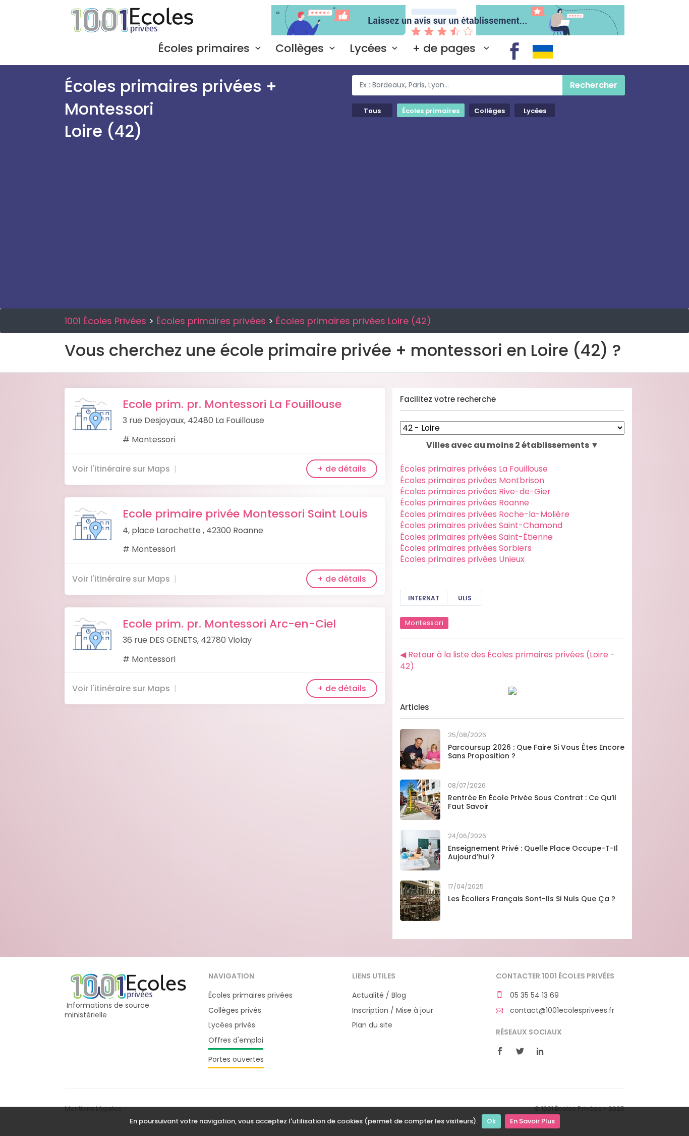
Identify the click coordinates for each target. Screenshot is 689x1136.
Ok (491, 1121)
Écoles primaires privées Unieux (462, 559)
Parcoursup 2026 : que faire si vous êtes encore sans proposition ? (536, 751)
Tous (372, 111)
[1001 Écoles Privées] (129, 985)
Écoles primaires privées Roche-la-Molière (484, 514)
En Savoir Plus (532, 1121)
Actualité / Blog (379, 995)
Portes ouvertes (236, 1059)
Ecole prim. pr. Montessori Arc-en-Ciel (229, 624)
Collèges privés (234, 1010)
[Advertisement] (344, 222)
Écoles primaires (204, 48)
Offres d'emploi (235, 1040)
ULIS (465, 598)
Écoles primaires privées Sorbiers (466, 548)
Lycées (368, 48)
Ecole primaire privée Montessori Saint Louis (245, 514)
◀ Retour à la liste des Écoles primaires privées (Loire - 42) (507, 660)
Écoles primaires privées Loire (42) (353, 321)
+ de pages (446, 48)
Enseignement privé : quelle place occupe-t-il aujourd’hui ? (533, 852)
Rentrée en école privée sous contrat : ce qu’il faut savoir (532, 802)
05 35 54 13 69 (533, 995)
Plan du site (372, 1025)
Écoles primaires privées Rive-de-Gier (475, 491)
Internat (423, 598)
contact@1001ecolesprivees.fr (561, 1010)
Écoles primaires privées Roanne (464, 502)
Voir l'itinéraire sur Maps (121, 469)
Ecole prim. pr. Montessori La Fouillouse (232, 404)
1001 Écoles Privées (129, 19)
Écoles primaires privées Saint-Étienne (476, 537)
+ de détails (341, 469)
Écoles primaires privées (211, 321)
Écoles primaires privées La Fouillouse (474, 469)
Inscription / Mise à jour (392, 1010)
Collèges (299, 48)
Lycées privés (231, 1025)
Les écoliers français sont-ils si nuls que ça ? (531, 899)
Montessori (424, 623)
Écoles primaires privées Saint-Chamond (481, 525)
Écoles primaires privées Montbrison (472, 480)
